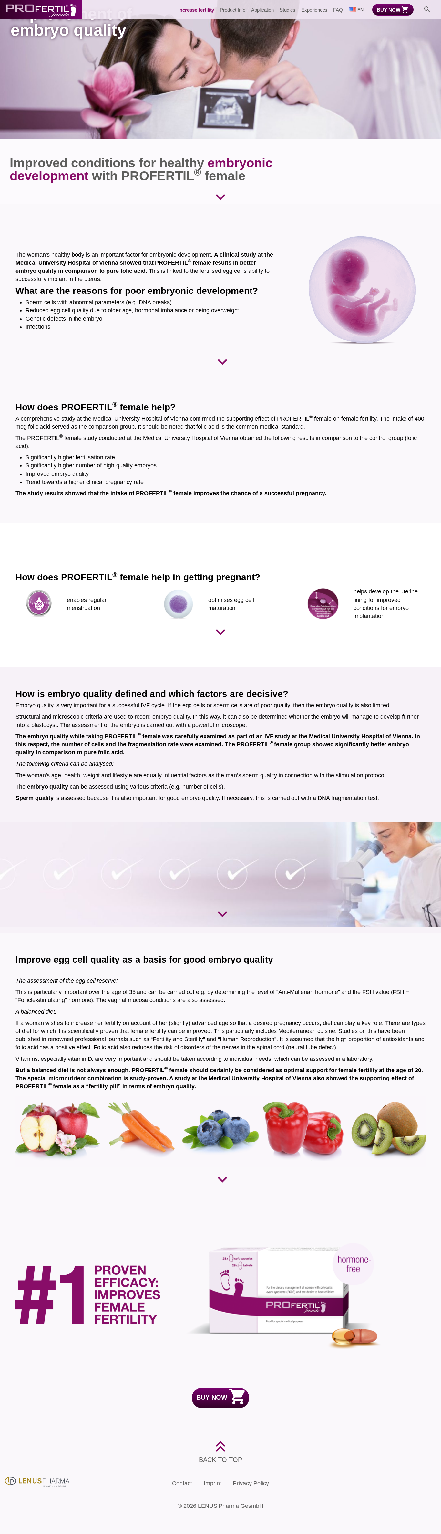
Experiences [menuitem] (314, 10)
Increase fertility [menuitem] (196, 10)
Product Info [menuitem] (232, 10)
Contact (182, 1483)
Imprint (212, 1483)
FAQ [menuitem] (338, 10)
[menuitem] (356, 9)
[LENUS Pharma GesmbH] (37, 1481)
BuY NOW (211, 1397)
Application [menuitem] (262, 10)
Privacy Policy (251, 1483)
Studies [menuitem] (287, 10)
